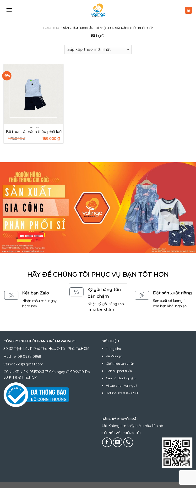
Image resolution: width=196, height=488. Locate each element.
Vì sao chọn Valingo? (121, 385)
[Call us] (128, 442)
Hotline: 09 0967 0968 (122, 393)
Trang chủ (51, 28)
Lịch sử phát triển (119, 371)
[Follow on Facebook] (107, 442)
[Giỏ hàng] (188, 10)
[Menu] (9, 10)
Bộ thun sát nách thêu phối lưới (34, 131)
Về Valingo (114, 356)
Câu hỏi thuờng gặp (121, 378)
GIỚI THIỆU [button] (110, 341)
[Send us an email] (118, 442)
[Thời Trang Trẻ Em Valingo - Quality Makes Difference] (98, 10)
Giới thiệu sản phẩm (120, 363)
